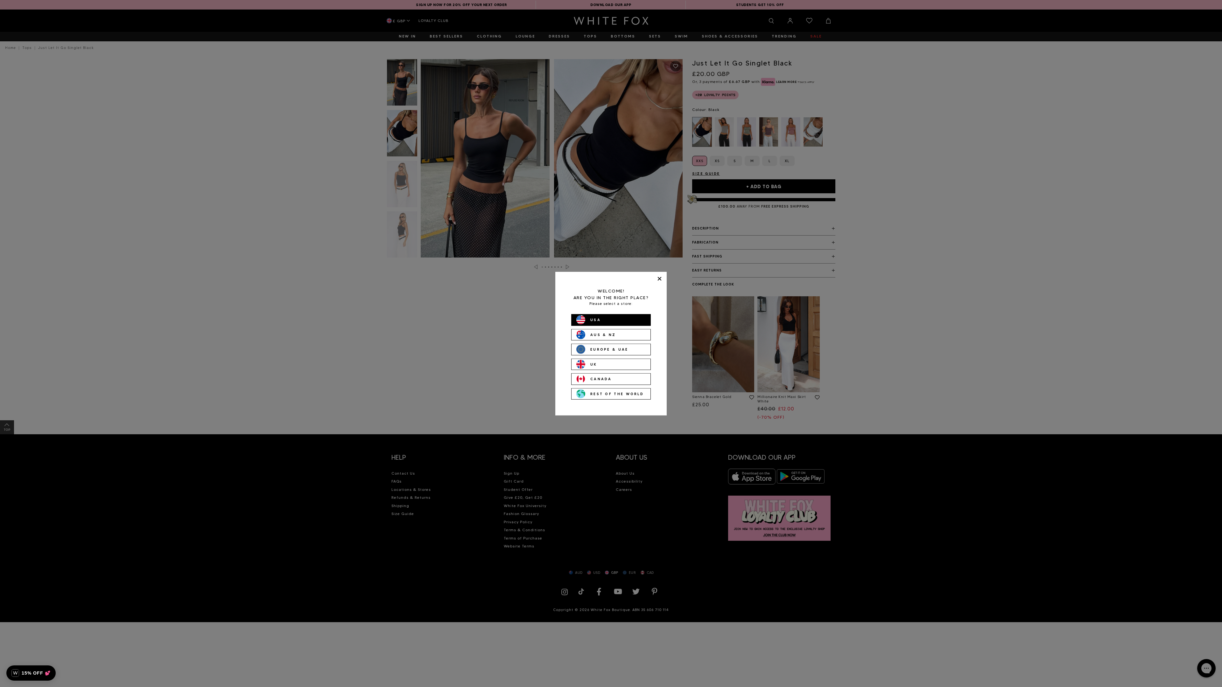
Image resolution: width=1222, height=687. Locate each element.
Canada (601, 379)
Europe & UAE (609, 349)
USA (595, 320)
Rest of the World (617, 393)
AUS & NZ (603, 334)
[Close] (659, 278)
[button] (31, 673)
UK (593, 364)
